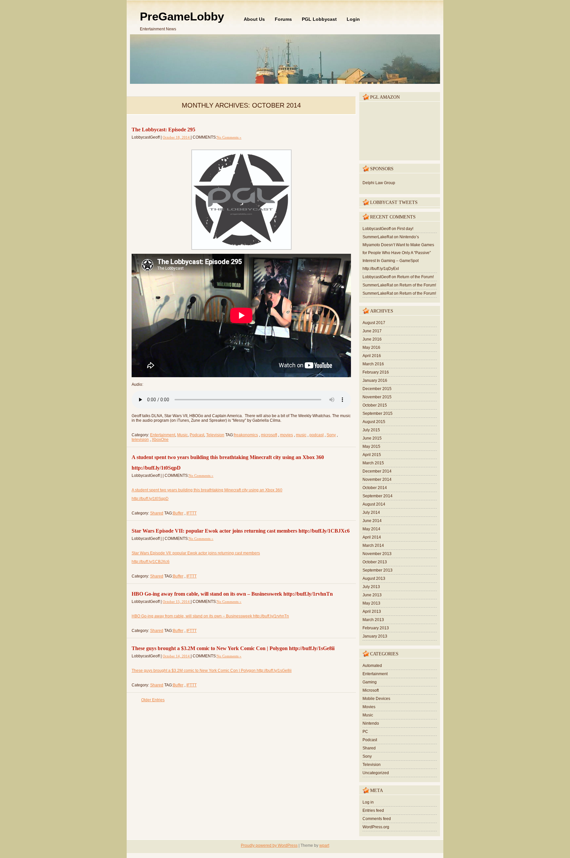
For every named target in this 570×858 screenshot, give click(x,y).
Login (353, 19)
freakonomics (246, 435)
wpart (324, 845)
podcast (316, 435)
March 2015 (373, 463)
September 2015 (378, 413)
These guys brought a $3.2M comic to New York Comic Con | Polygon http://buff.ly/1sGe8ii (233, 648)
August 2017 (374, 322)
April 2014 (372, 537)
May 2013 (371, 603)
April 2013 (372, 611)
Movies (369, 707)
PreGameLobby (182, 16)
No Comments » (229, 137)
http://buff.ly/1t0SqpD (150, 498)
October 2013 (375, 562)
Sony (331, 435)
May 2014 (371, 529)
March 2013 (373, 619)
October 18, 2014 (177, 137)
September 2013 (378, 570)
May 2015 (371, 446)
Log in (368, 802)
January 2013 (375, 636)
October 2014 (375, 487)
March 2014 (373, 545)
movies (286, 435)
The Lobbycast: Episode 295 (163, 129)
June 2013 (372, 595)
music (301, 435)
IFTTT (191, 513)
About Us (254, 19)
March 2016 (373, 364)
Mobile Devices (376, 698)
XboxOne (160, 439)
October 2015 (375, 405)
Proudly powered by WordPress (269, 845)
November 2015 (377, 397)
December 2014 (377, 471)
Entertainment (162, 435)
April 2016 (372, 355)
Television (215, 435)
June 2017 (372, 331)
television (140, 439)
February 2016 (376, 372)
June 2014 (372, 520)
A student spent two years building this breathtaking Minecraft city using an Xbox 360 (207, 490)
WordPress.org (376, 827)
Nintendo (371, 723)
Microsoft (371, 690)
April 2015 (372, 454)
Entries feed (373, 810)
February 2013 (376, 628)
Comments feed (377, 818)
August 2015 (374, 421)
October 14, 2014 (177, 656)
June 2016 (372, 339)
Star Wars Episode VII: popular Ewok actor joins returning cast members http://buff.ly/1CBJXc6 (241, 531)
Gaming (370, 682)
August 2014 (374, 504)
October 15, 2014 (177, 602)
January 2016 (375, 380)
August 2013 (374, 578)
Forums (283, 19)
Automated (372, 665)
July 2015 (371, 430)
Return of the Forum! (415, 277)
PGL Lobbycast (319, 19)
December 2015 (377, 388)
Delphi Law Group (379, 183)
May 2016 (371, 347)
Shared (156, 513)
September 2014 (378, 496)
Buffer (178, 513)
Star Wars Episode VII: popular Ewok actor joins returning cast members (196, 553)
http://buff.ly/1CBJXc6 (151, 561)
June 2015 (372, 438)
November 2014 (377, 479)
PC (365, 731)
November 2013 (377, 553)
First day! (405, 228)
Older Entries (153, 700)
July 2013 (371, 586)
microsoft (269, 435)
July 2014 (371, 512)
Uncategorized (376, 773)
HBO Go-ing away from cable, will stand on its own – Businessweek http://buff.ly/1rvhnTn (232, 594)
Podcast (197, 435)
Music (182, 435)
